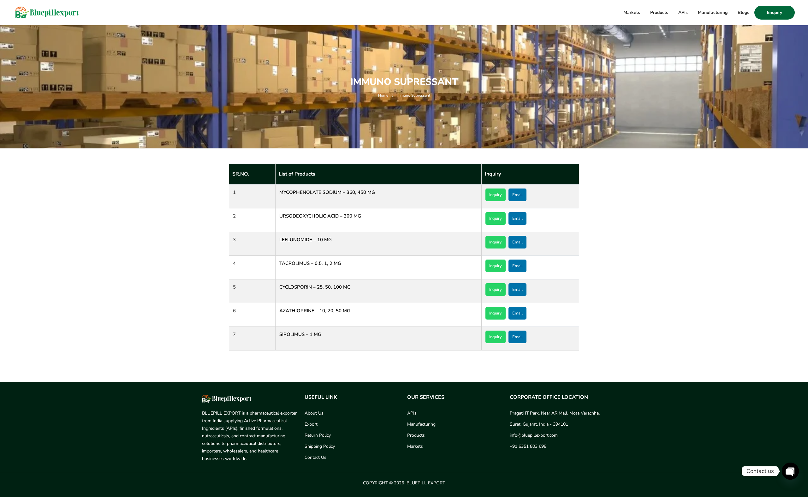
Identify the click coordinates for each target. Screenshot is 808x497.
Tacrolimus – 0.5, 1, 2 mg (310, 263)
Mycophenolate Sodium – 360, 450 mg (327, 192)
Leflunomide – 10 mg (305, 240)
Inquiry (495, 195)
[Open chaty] (790, 471)
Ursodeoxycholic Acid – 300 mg (320, 216)
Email (517, 195)
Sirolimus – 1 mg (300, 334)
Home (383, 95)
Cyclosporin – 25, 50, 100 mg (315, 287)
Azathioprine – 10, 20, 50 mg (314, 311)
